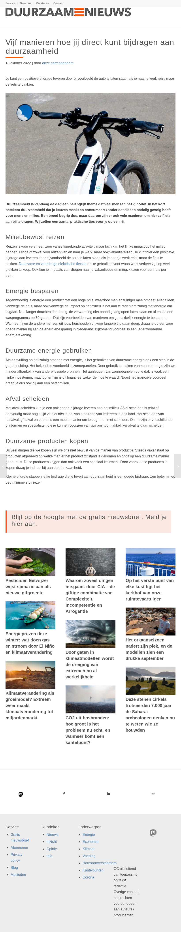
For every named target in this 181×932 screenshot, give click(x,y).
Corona (88, 877)
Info (49, 856)
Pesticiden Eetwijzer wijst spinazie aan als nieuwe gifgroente (28, 586)
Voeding (89, 856)
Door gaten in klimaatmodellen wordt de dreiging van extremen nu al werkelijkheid (90, 664)
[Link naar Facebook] (63, 793)
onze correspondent (57, 63)
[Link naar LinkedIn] (108, 793)
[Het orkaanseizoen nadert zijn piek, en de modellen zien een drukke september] (150, 621)
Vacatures (42, 3)
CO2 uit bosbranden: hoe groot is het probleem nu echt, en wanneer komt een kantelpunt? (88, 730)
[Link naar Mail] (153, 793)
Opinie (52, 849)
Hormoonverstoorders (100, 863)
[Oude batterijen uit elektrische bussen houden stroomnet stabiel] (177, 466)
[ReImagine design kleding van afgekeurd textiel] (3, 466)
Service (10, 3)
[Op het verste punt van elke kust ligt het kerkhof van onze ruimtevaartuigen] (150, 562)
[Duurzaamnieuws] (68, 17)
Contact (58, 3)
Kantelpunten (93, 870)
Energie (89, 834)
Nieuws (52, 834)
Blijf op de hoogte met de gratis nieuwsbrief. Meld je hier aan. (89, 520)
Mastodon (18, 875)
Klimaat (88, 849)
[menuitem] (12, 3)
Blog (14, 867)
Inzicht (52, 842)
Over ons (25, 3)
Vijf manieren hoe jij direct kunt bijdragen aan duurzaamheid (90, 46)
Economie (90, 842)
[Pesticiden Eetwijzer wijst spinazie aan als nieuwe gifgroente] (30, 562)
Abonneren (19, 847)
